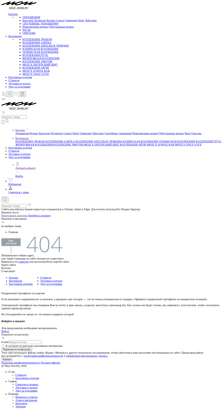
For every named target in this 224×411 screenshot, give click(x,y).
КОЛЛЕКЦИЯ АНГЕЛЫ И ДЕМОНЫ (45, 45)
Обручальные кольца (61, 26)
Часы (187, 133)
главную (23, 261)
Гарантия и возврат (26, 384)
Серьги (60, 20)
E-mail (5, 342)
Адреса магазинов (26, 400)
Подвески (40, 20)
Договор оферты (50, 362)
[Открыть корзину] (22, 94)
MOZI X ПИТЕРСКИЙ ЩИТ (40, 64)
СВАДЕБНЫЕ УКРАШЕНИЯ (40, 23)
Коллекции (22, 138)
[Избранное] (16, 94)
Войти (19, 176)
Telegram (20, 406)
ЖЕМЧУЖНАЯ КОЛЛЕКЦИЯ (40, 58)
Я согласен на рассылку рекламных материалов (34, 345)
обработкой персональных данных (86, 355)
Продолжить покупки (14, 215)
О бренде (13, 150)
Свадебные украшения (118, 133)
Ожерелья (71, 20)
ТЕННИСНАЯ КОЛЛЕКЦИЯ (40, 51)
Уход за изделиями (19, 157)
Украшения (22, 133)
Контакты (21, 403)
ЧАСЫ (26, 29)
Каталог (20, 130)
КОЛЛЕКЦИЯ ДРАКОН (37, 39)
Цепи (81, 20)
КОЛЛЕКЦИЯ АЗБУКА (36, 42)
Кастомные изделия (20, 147)
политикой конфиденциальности (43, 355)
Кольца (51, 20)
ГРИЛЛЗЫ (28, 33)
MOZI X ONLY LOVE (35, 74)
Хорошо (7, 359)
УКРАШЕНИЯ (31, 17)
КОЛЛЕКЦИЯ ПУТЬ (35, 55)
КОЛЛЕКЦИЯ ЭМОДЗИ (37, 61)
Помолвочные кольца (35, 26)
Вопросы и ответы (26, 397)
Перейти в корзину (39, 215)
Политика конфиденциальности (20, 362)
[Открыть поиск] (9, 94)
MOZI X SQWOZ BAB (36, 70)
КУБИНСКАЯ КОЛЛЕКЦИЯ (40, 48)
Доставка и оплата (19, 154)
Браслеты (28, 20)
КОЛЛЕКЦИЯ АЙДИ (35, 67)
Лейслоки (91, 20)
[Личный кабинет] (3, 94)
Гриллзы (196, 133)
